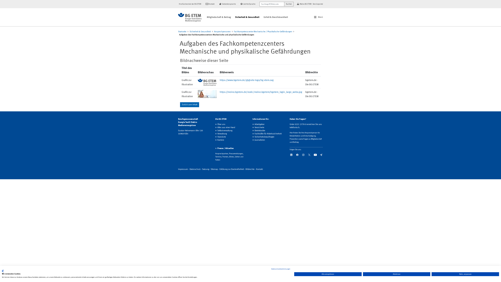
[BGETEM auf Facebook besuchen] (297, 155)
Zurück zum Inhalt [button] (189, 105)
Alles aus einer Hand (226, 128)
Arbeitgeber (259, 124)
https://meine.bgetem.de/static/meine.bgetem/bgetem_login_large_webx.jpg (261, 92)
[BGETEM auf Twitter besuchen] (309, 155)
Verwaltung (222, 134)
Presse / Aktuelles (225, 148)
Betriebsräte (260, 131)
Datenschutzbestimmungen (280, 269)
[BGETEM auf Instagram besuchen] (303, 155)
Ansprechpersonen (222, 32)
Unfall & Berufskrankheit (276, 17)
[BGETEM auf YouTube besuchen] (315, 155)
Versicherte (259, 128)
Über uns (221, 124)
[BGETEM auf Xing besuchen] (321, 155)
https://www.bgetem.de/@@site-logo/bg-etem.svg (247, 80)
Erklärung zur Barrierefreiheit (231, 169)
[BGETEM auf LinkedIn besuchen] (291, 155)
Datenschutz (195, 169)
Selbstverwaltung (224, 131)
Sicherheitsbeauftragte (264, 137)
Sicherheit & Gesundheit (247, 17)
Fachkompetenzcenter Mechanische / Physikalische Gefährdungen (263, 32)
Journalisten (260, 140)
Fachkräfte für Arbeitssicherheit (268, 134)
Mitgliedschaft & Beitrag (219, 17)
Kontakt (259, 169)
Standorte (221, 137)
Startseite (182, 32)
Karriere (220, 140)
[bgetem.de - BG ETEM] (190, 17)
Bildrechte (250, 169)
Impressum (183, 169)
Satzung (205, 169)
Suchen (289, 4)
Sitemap (214, 169)
